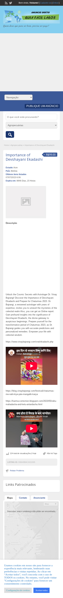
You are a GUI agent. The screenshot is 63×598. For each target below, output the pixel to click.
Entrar (55, 3)
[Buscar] (10, 134)
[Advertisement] (31, 62)
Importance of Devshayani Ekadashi (24, 157)
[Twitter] (10, 2)
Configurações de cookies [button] (18, 590)
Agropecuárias (17, 145)
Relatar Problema (17, 471)
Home (6, 145)
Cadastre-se (45, 3)
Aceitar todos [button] (41, 590)
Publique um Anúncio (42, 106)
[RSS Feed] (6, 2)
